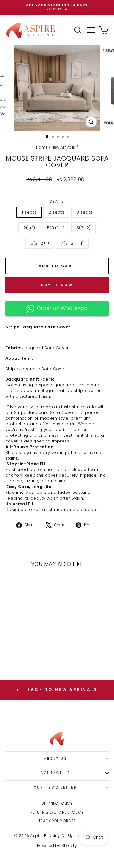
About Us (55, 758)
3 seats (84, 212)
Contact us (56, 772)
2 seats (56, 212)
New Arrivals (63, 147)
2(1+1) (29, 228)
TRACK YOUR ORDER (57, 820)
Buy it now (57, 284)
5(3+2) (83, 228)
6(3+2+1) (39, 243)
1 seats (29, 212)
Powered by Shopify (57, 845)
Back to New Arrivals (61, 689)
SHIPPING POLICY (57, 803)
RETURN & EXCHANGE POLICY (57, 812)
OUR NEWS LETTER (55, 787)
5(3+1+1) (56, 228)
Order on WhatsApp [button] (61, 308)
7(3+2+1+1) (72, 243)
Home (42, 147)
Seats (57, 201)
